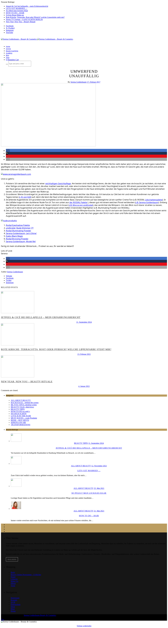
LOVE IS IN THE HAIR (21, 416)
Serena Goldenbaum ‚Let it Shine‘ (21, 233)
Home (8, 46)
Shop (7, 57)
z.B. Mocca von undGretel (81, 205)
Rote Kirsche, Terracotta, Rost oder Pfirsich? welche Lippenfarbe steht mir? (35, 17)
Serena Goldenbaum (78, 82)
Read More (12, 559)
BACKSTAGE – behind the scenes (24, 403)
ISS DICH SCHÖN (18, 414)
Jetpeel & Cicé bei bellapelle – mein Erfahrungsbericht (27, 6)
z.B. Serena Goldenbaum (146, 202)
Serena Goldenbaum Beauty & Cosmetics (40, 615)
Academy (9, 53)
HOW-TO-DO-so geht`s (20, 411)
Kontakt (14, 600)
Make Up (14, 581)
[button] (8, 150)
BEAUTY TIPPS (18, 409)
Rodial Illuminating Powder (18, 230)
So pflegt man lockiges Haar (17, 11)
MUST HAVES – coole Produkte (24, 418)
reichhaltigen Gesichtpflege (58, 183)
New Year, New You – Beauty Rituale (20, 22)
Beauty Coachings (12, 51)
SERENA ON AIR (18, 422)
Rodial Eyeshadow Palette (18, 225)
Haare (13, 577)
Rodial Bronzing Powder (17, 238)
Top (2, 619)
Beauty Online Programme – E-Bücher (26, 575)
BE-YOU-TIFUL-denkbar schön (24, 405)
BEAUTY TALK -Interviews (22, 407)
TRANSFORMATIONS (20, 425)
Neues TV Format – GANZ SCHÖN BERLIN (24, 19)
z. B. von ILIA (25, 197)
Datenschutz (15, 604)
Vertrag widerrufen (84, 626)
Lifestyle (14, 579)
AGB (13, 602)
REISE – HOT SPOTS (20, 420)
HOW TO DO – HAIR (15, 13)
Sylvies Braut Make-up (15, 15)
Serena (8, 49)
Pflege (13, 583)
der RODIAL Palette (78, 202)
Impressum (15, 598)
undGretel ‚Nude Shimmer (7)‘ (20, 228)
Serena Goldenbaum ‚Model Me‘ (21, 241)
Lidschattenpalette (153, 199)
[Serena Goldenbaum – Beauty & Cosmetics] (37, 39)
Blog (7, 55)
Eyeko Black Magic (14, 236)
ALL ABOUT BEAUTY (21, 400)
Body (13, 572)
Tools (13, 586)
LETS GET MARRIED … (16, 8)
